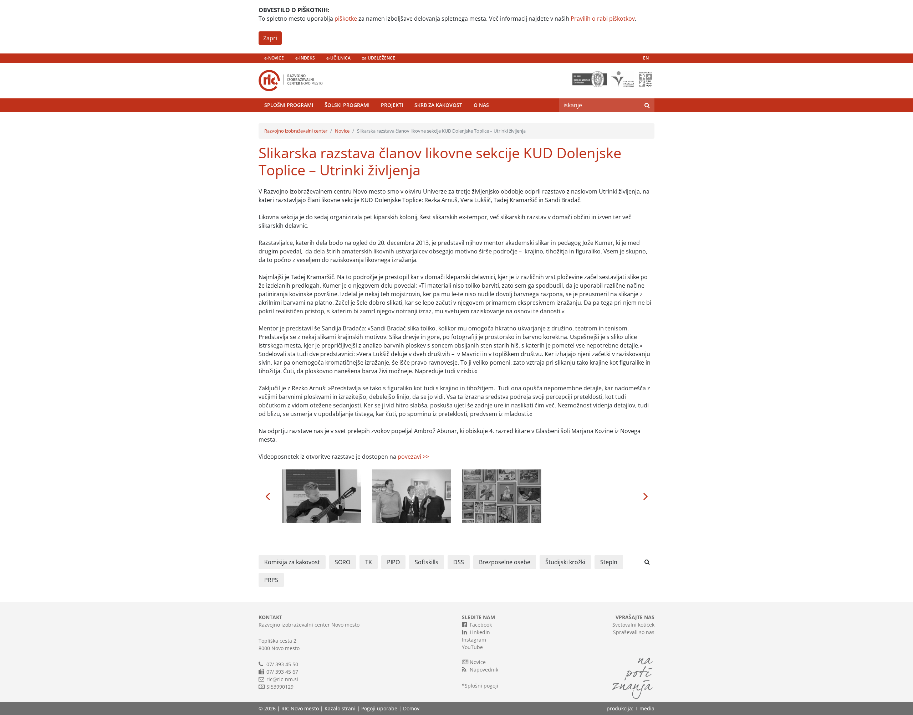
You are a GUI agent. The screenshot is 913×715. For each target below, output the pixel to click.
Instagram (474, 639)
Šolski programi (347, 105)
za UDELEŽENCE (378, 58)
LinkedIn (480, 632)
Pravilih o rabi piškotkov (603, 18)
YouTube (472, 647)
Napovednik (484, 669)
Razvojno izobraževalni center (295, 131)
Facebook (481, 624)
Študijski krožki (565, 562)
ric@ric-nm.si (282, 679)
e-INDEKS (305, 58)
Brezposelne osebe (504, 562)
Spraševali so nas (633, 632)
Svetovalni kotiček (633, 624)
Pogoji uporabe (379, 708)
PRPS (271, 580)
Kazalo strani (340, 708)
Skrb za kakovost (438, 105)
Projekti (392, 105)
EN (646, 58)
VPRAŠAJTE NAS (635, 617)
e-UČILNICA (338, 58)
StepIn (608, 562)
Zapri (270, 38)
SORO (342, 562)
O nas (481, 105)
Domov (411, 708)
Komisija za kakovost (292, 562)
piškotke (346, 18)
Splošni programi (288, 105)
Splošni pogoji (481, 685)
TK (368, 562)
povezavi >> (413, 457)
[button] (267, 496)
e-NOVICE (274, 58)
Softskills (426, 562)
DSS (458, 562)
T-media (644, 708)
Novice (342, 131)
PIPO (393, 562)
